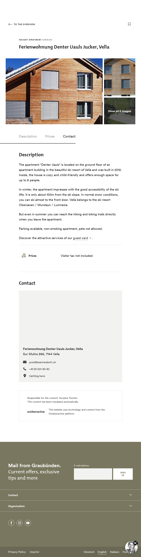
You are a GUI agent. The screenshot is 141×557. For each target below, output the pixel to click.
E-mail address (81, 465)
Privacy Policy (17, 552)
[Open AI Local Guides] (131, 547)
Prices (50, 136)
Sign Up (123, 474)
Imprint (34, 552)
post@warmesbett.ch (42, 362)
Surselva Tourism (68, 398)
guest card (80, 238)
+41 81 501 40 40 (39, 369)
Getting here (37, 376)
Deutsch (89, 552)
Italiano (114, 552)
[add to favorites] (129, 24)
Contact (69, 136)
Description (28, 136)
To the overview (24, 24)
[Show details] (135, 543)
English (102, 552)
